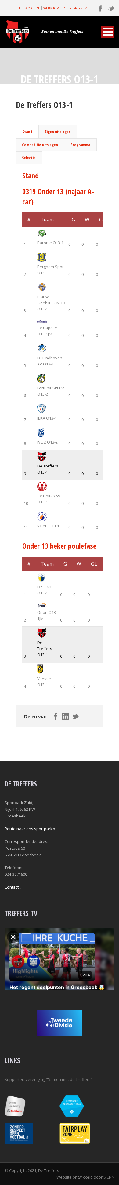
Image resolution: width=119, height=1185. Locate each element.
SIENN (108, 1177)
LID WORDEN (29, 8)
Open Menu (107, 32)
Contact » (13, 887)
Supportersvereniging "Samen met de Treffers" (48, 1079)
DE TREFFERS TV (75, 8)
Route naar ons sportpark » (30, 828)
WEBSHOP (51, 8)
